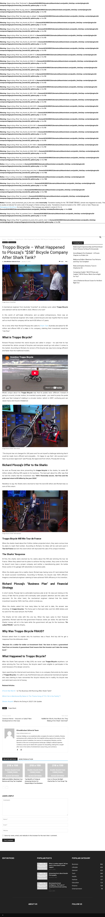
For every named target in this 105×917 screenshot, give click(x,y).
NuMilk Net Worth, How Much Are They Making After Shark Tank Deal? (55, 720)
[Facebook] (18, 750)
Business (10, 239)
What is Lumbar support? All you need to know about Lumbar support (58, 865)
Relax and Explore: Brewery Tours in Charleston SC (84, 267)
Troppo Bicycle (12, 708)
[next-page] (7, 787)
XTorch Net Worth (8, 691)
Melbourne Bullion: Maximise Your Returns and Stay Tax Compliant (87, 260)
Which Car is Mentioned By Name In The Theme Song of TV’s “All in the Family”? (31, 696)
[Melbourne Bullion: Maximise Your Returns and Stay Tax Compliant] (12, 770)
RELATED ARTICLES (9, 759)
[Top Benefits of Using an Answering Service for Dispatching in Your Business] (35, 770)
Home (4, 239)
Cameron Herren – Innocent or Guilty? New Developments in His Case (16, 720)
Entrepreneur (12, 242)
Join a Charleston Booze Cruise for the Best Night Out (87, 282)
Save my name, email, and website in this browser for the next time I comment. (30, 835)
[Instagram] (22, 750)
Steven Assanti (7, 701)
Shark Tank (44, 326)
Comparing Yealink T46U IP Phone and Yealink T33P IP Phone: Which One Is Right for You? (87, 274)
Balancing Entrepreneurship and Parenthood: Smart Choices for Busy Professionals (88, 248)
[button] (100, 237)
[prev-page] (3, 787)
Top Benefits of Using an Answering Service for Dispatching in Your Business (34, 781)
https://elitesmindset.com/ (24, 733)
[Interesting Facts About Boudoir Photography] (42, 876)
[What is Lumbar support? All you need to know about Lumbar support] (42, 866)
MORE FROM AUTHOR (26, 759)
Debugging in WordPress (8, 207)
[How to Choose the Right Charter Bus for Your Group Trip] (57, 770)
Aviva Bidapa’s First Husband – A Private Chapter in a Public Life (86, 254)
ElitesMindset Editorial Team (12, 261)
